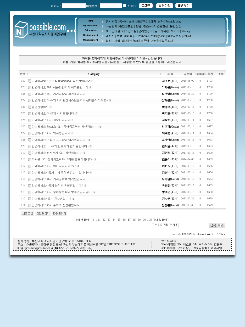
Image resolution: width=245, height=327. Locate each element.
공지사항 (111, 21)
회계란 (126, 40)
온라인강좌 (145, 31)
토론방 (144, 40)
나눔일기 (111, 26)
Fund (136, 40)
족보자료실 (174, 36)
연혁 (161, 21)
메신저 (110, 36)
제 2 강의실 (129, 31)
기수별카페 (141, 36)
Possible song (173, 21)
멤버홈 (128, 36)
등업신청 (175, 26)
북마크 (175, 31)
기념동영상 (161, 26)
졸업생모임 (126, 26)
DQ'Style (220, 234)
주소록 (147, 26)
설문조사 (167, 40)
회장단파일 (113, 40)
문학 (119, 36)
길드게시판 (162, 31)
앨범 (138, 26)
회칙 (153, 21)
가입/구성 (142, 21)
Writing (185, 31)
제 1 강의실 (113, 31)
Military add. (158, 36)
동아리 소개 (126, 21)
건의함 (155, 40)
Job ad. (188, 36)
